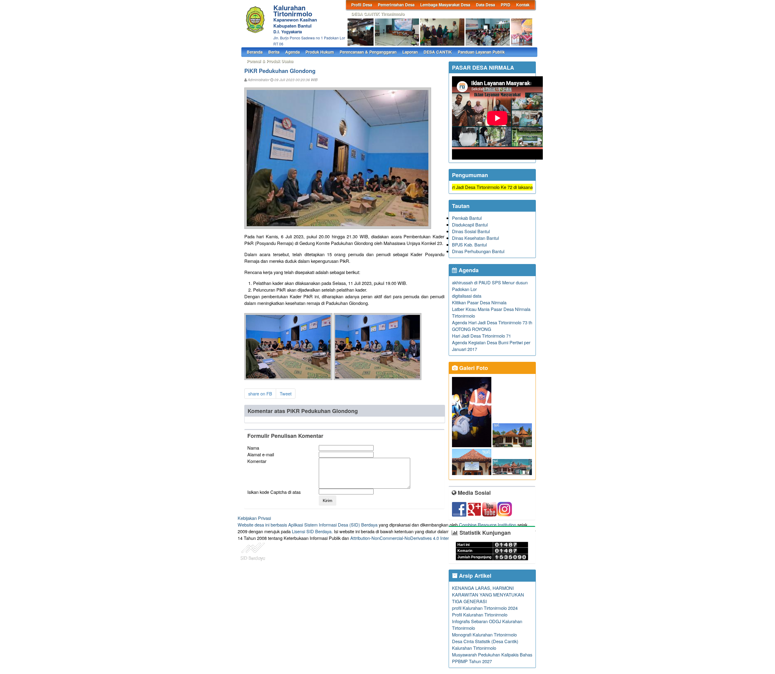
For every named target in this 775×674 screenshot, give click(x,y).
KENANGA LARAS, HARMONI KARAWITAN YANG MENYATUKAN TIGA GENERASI (488, 594)
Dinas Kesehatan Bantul (475, 238)
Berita (273, 52)
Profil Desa (361, 5)
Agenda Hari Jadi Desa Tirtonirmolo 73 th (492, 322)
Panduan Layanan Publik (481, 52)
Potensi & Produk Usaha (270, 61)
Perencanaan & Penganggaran (368, 52)
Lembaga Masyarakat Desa (445, 5)
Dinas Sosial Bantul (471, 231)
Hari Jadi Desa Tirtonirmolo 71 (481, 335)
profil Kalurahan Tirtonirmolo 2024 (485, 608)
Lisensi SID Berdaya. (312, 531)
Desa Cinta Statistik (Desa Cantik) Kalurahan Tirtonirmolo (485, 644)
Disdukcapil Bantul (470, 224)
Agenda (292, 52)
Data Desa (485, 5)
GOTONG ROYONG (471, 329)
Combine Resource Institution (487, 524)
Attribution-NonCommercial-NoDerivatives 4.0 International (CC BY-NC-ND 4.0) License (435, 538)
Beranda (254, 52)
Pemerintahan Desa (396, 5)
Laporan (410, 52)
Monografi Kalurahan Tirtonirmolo (484, 634)
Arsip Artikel (474, 576)
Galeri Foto (473, 368)
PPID (505, 5)
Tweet (286, 393)
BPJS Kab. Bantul (469, 244)
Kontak (522, 5)
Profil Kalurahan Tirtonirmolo (479, 614)
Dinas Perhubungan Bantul (478, 251)
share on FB (260, 393)
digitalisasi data (466, 295)
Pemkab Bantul (467, 218)
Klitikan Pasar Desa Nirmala (479, 302)
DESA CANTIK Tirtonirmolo (377, 14)
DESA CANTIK (438, 52)
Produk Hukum (319, 52)
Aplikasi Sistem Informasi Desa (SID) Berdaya (333, 524)
